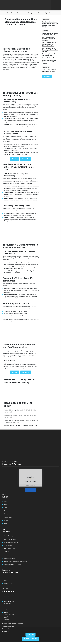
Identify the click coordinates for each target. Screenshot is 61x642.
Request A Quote (8, 517)
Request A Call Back (30, 639)
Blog (8, 13)
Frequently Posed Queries (50, 58)
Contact (6, 520)
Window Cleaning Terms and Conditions (12, 623)
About (5, 504)
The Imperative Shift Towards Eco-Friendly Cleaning (48, 38)
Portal (5, 523)
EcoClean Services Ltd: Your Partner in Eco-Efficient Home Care (49, 44)
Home (3, 13)
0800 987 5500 (7, 598)
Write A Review (30, 490)
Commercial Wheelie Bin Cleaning (12, 564)
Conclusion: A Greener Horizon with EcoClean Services (49, 62)
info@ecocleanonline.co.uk (11, 609)
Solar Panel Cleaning (9, 555)
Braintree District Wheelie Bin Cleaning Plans (15, 561)
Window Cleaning (8, 536)
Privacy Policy (6, 628)
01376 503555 (7, 603)
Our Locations (7, 577)
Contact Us (25, 159)
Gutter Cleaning (8, 545)
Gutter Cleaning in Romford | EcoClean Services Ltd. (20, 425)
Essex (5, 580)
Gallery (5, 507)
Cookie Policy (6, 631)
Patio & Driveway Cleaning (10, 539)
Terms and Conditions (8, 626)
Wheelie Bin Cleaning (9, 558)
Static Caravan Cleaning (10, 548)
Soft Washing (7, 552)
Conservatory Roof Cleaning (11, 542)
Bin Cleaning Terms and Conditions (11, 621)
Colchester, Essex (8, 583)
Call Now (30, 634)
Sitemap (6, 514)
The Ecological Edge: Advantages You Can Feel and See (50, 50)
